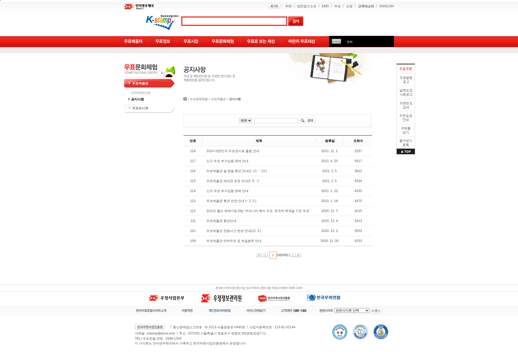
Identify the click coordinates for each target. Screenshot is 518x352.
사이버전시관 (141, 93)
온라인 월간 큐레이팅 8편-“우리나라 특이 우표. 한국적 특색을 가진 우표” (258, 211)
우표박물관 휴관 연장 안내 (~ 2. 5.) (231, 201)
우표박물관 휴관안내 (221, 221)
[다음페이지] (293, 255)
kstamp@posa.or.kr (161, 333)
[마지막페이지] (298, 255)
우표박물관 (140, 83)
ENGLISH (387, 6)
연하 (350, 41)
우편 (288, 6)
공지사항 (137, 99)
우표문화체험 (199, 99)
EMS (325, 6)
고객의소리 (366, 6)
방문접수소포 (306, 6)
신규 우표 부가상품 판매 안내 (227, 161)
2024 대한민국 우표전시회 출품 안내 (232, 151)
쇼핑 (349, 6)
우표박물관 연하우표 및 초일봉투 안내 (233, 241)
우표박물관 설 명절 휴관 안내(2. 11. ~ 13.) (236, 171)
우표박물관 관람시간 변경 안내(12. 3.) (233, 231)
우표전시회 (140, 108)
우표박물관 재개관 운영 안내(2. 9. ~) (232, 181)
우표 (337, 6)
